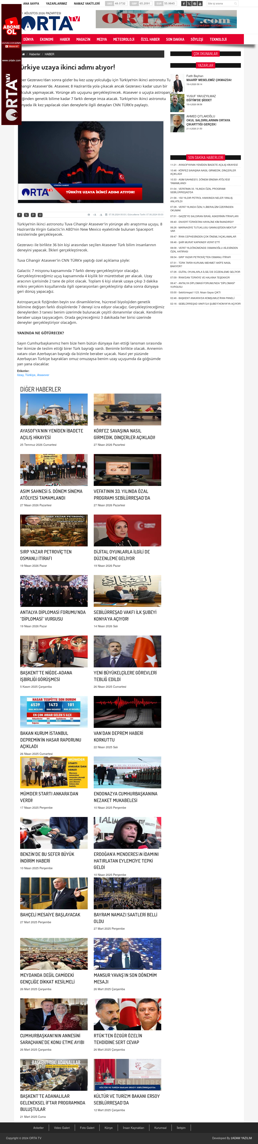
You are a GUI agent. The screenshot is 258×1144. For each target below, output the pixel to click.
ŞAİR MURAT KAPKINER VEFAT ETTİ (195, 242)
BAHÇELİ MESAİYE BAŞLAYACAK (50, 914)
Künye (109, 1128)
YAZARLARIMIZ (56, 3)
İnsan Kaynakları (133, 1128)
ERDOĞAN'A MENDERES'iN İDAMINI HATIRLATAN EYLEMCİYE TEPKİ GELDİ (126, 860)
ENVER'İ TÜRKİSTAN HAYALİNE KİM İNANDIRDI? (202, 221)
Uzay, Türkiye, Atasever (33, 375)
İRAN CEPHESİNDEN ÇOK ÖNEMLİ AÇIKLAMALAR (203, 236)
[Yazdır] (89, 214)
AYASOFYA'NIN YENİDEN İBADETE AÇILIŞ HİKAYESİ (204, 164)
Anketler (38, 1128)
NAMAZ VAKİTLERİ (87, 3)
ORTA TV (35, 1138)
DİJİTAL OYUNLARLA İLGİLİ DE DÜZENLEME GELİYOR (205, 271)
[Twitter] (26, 215)
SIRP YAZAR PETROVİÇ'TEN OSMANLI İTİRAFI (200, 257)
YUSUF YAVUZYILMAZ (201, 76)
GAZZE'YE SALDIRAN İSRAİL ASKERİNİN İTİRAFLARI (204, 216)
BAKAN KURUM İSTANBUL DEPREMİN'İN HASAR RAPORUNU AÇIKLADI (50, 739)
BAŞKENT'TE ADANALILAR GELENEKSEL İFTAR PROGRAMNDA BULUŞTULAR (52, 1102)
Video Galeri (62, 1128)
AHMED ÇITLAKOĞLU (200, 96)
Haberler (34, 54)
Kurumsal (160, 1128)
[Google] (33, 215)
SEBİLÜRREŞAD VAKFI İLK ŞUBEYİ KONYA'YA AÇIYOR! (205, 303)
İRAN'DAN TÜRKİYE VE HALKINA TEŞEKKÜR (200, 277)
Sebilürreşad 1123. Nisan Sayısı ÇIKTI (195, 292)
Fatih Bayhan (194, 116)
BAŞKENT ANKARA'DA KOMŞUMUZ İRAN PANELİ (202, 298)
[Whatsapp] (40, 215)
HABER (49, 54)
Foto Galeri (87, 1128)
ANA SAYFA (31, 3)
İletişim (181, 1128)
